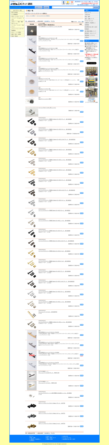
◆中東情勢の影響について (91, 43)
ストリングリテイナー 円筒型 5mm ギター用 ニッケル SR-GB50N (54, 220)
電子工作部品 (14, 12)
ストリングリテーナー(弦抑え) (43, 15)
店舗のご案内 (49, 439)
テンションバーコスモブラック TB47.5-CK (49, 372)
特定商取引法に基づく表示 (91, 27)
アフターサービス (89, 20)
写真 (83, 21)
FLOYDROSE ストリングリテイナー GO (48, 58)
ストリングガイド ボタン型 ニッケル (47, 107)
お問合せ (67, 3)
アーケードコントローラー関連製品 (17, 29)
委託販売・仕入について (90, 33)
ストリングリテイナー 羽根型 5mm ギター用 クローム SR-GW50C (55, 291)
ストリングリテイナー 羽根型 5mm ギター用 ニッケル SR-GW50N (55, 301)
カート (72, 3)
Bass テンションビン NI (44, 78)
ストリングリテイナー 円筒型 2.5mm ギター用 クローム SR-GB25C (55, 200)
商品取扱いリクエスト (90, 35)
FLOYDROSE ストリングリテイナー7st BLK (49, 352)
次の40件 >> (47, 21)
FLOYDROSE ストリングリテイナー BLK (48, 48)
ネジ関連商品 (14, 14)
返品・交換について (89, 18)
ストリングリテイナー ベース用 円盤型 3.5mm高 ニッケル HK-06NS (55, 393)
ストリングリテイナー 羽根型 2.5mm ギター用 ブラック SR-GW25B (55, 119)
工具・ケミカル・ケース (17, 16)
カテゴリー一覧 (17, 10)
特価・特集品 (14, 36)
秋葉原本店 (91, 76)
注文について (88, 12)
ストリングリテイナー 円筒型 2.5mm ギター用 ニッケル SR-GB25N (55, 159)
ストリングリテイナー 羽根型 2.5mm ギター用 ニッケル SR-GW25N (55, 322)
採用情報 (87, 24)
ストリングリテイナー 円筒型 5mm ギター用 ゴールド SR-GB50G (54, 251)
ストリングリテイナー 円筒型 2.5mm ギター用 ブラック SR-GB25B (55, 180)
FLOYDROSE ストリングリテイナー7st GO (49, 332)
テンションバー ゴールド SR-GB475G (48, 312)
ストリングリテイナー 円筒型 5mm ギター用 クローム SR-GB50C (54, 210)
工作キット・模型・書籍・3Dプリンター (17, 22)
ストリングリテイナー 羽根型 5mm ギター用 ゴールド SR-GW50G (55, 261)
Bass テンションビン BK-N (45, 99)
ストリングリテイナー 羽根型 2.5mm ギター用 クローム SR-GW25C (55, 129)
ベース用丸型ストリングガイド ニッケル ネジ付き (50, 26)
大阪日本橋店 (91, 98)
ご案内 (63, 3)
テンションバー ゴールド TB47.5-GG (48, 383)
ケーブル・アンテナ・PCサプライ (17, 26)
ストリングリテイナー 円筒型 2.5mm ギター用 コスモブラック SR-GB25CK (57, 190)
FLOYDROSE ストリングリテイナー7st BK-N (49, 342)
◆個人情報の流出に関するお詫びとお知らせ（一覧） (91, 51)
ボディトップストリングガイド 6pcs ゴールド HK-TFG (52, 423)
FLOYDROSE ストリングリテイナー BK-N (48, 68)
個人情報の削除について (90, 31)
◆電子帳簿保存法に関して (91, 44)
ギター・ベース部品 (16, 32)
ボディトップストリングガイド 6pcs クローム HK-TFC (52, 413)
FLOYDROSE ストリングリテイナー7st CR (49, 362)
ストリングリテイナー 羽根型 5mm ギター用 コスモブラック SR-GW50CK (56, 281)
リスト (79, 21)
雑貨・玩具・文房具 (16, 34)
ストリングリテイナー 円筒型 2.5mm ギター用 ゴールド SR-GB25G (55, 170)
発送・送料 (87, 16)
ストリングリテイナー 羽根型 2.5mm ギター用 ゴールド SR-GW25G (55, 149)
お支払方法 (87, 14)
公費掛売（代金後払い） (90, 22)
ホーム (31, 436)
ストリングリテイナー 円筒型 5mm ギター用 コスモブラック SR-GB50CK (56, 241)
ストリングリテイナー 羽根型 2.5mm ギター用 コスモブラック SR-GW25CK (57, 139)
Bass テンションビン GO (44, 88)
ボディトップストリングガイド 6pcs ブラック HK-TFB (52, 403)
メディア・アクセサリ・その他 (17, 19)
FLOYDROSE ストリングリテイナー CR (48, 38)
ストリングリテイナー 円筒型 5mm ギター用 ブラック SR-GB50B (54, 230)
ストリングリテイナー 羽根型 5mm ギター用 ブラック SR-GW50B (54, 271)
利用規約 (87, 29)
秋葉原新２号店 (91, 87)
